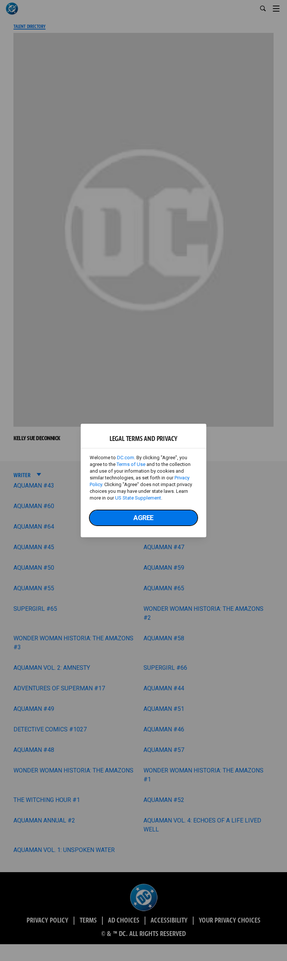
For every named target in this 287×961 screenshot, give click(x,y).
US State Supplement (138, 498)
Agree (143, 518)
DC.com (125, 457)
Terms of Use (131, 464)
